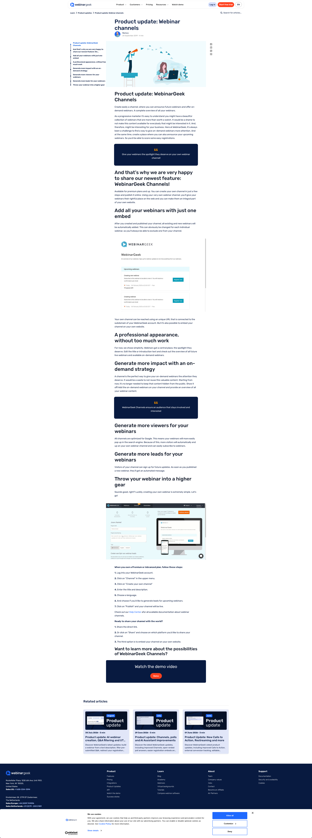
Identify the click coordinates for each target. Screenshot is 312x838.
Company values (215, 780)
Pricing (149, 4)
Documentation (264, 776)
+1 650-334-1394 (22, 789)
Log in (212, 4)
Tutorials (160, 790)
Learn (72, 13)
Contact (211, 786)
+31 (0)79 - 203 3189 (32, 806)
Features (110, 776)
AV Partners (213, 793)
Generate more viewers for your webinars (86, 76)
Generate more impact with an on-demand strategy (87, 69)
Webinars (161, 783)
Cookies (261, 783)
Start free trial (226, 4)
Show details (93, 830)
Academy (161, 780)
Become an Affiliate (216, 790)
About (211, 771)
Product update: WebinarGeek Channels (85, 44)
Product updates (85, 13)
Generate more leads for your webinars (89, 81)
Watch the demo (113, 793)
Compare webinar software (168, 793)
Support (262, 771)
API (108, 790)
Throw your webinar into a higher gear (89, 85)
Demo (156, 676)
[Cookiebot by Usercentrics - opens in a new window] (71, 833)
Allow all (230, 815)
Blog (159, 776)
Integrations (112, 783)
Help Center (135, 612)
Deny (230, 831)
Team (210, 776)
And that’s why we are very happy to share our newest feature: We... (88, 50)
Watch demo (177, 4)
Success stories (113, 797)
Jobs (210, 783)
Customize (228, 824)
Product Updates (114, 786)
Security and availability (268, 780)
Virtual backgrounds (165, 786)
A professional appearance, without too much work (89, 63)
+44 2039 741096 (26, 803)
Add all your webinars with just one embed (87, 57)
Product (111, 771)
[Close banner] (253, 813)
